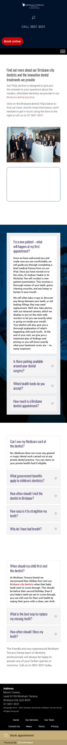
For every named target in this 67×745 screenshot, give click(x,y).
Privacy (55, 726)
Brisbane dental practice (20, 97)
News (29, 726)
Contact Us (14, 726)
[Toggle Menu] (62, 51)
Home (16, 720)
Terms (41, 726)
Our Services (31, 720)
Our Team (49, 720)
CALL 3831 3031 (33, 27)
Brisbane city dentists (22, 584)
